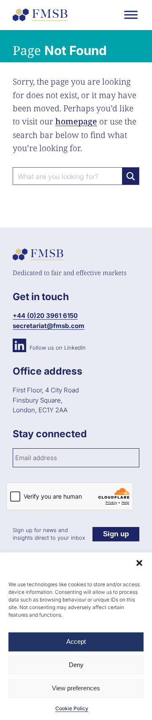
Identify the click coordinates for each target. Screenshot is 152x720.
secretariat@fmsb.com (48, 326)
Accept (76, 641)
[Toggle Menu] (131, 15)
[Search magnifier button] (130, 176)
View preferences (76, 688)
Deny (76, 664)
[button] (139, 563)
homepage (76, 121)
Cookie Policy (71, 708)
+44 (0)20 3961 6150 (45, 316)
